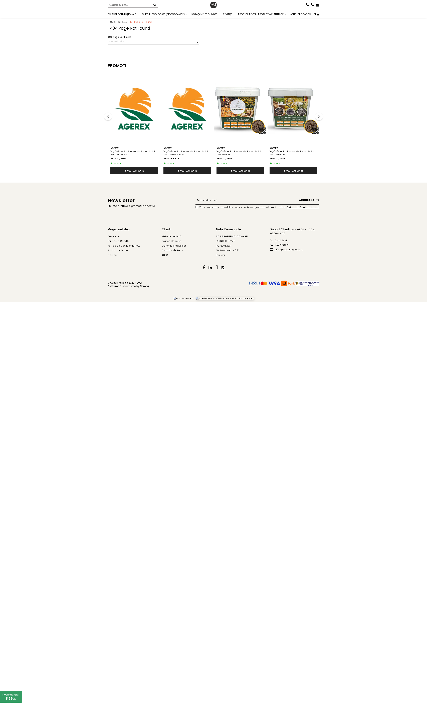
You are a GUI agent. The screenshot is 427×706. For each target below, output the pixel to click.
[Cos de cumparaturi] (317, 5)
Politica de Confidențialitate (124, 245)
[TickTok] (217, 268)
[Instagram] (223, 268)
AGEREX (114, 148)
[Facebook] (204, 268)
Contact (112, 255)
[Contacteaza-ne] (307, 5)
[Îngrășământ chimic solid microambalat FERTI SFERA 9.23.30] (187, 109)
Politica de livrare (118, 250)
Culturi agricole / (119, 22)
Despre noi (114, 236)
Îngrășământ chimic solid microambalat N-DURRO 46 (239, 153)
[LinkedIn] (210, 268)
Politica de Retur (171, 241)
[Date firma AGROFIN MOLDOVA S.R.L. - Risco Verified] (225, 298)
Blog (316, 14)
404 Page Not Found (141, 22)
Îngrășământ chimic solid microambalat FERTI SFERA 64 (292, 153)
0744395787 (281, 240)
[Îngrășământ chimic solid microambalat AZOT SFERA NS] (134, 109)
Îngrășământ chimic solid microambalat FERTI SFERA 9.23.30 (185, 153)
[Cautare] (155, 5)
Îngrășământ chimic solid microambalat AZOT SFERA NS (132, 153)
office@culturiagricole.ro (288, 249)
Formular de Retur (172, 250)
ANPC (165, 255)
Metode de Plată (171, 236)
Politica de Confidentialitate (303, 207)
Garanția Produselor (174, 245)
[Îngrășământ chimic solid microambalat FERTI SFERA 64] (293, 109)
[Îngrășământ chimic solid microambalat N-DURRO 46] (240, 109)
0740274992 (281, 245)
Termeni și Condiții (118, 241)
